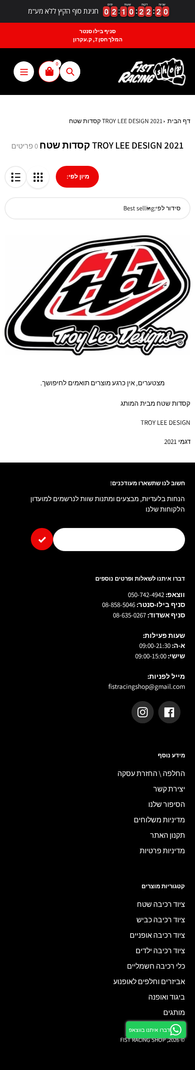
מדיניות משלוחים (159, 820)
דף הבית (178, 121)
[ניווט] (24, 71)
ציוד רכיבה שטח (161, 904)
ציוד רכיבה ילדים (160, 951)
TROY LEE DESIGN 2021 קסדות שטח (115, 121)
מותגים (174, 1012)
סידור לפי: (167, 208)
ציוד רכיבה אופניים (157, 935)
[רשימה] (16, 177)
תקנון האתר (167, 835)
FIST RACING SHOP (143, 1040)
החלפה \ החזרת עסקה (151, 773)
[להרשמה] (42, 539)
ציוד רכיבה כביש (160, 920)
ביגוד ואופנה (166, 997)
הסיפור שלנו (166, 804)
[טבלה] (38, 177)
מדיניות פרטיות (162, 851)
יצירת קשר (169, 789)
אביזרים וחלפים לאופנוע (149, 981)
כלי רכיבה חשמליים (156, 966)
